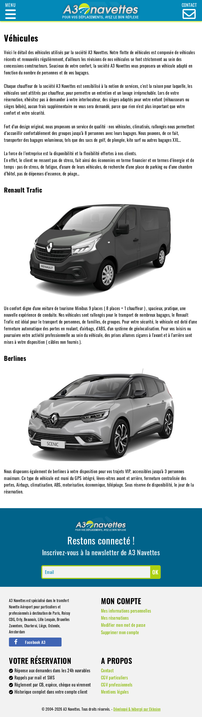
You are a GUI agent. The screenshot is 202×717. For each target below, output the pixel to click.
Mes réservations (115, 618)
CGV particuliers (114, 677)
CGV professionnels (117, 684)
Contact (107, 670)
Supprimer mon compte (120, 632)
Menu (10, 5)
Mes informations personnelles (126, 611)
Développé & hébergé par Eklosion (136, 709)
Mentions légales (115, 692)
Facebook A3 (35, 642)
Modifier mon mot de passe (123, 625)
